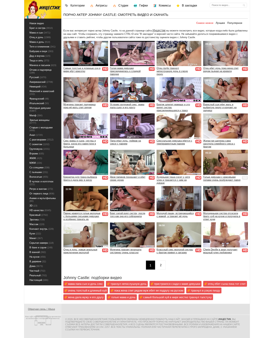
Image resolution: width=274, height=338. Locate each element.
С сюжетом (39, 144)
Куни (35, 233)
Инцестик (159, 30)
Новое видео (36, 23)
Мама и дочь (39, 42)
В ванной (37, 252)
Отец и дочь (40, 37)
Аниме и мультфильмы (42, 199)
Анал (36, 135)
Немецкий (38, 86)
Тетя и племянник (42, 46)
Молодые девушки (40, 109)
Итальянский (39, 103)
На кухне (37, 256)
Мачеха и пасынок (42, 65)
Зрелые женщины (39, 121)
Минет (36, 238)
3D (33, 205)
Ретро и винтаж (41, 189)
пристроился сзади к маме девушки (177, 283)
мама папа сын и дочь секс (85, 283)
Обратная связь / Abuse (41, 309)
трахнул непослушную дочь (129, 283)
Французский (39, 98)
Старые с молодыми (41, 129)
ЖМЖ (35, 158)
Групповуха (39, 149)
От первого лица (41, 193)
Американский (41, 82)
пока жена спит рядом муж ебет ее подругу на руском (148, 290)
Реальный (38, 275)
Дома (36, 266)
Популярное (234, 22)
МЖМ (35, 162)
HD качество (40, 210)
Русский (37, 77)
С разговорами (41, 139)
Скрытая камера (41, 242)
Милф (35, 115)
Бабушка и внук (41, 51)
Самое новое (204, 22)
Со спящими (39, 167)
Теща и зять (39, 60)
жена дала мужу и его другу (86, 297)
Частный (37, 270)
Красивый (38, 215)
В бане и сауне (41, 247)
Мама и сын (39, 32)
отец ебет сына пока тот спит (227, 283)
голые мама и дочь (123, 297)
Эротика (37, 219)
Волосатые (38, 176)
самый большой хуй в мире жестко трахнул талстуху (177, 297)
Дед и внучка (39, 56)
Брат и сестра (41, 28)
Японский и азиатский (41, 92)
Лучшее (220, 22)
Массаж (36, 224)
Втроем (36, 153)
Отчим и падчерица (40, 71)
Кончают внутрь (41, 229)
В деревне (37, 261)
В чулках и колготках (41, 183)
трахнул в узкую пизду (205, 290)
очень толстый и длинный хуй (87, 290)
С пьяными (38, 172)
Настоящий (38, 280)
